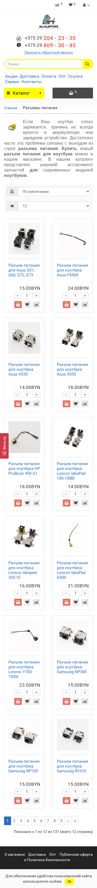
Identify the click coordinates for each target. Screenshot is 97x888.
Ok (69, 881)
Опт (62, 76)
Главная (10, 108)
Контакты (31, 81)
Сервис (12, 81)
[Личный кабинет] (85, 5)
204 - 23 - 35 (50, 38)
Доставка (29, 76)
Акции (11, 76)
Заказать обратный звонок (48, 52)
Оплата (48, 76)
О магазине (15, 854)
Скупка (75, 76)
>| (75, 821)
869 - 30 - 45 (50, 45)
